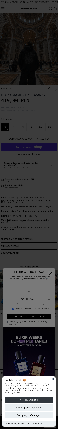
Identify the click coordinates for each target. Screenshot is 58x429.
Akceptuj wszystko (29, 399)
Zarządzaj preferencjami (29, 415)
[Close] (53, 378)
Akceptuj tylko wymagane (29, 407)
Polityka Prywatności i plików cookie (23, 423)
